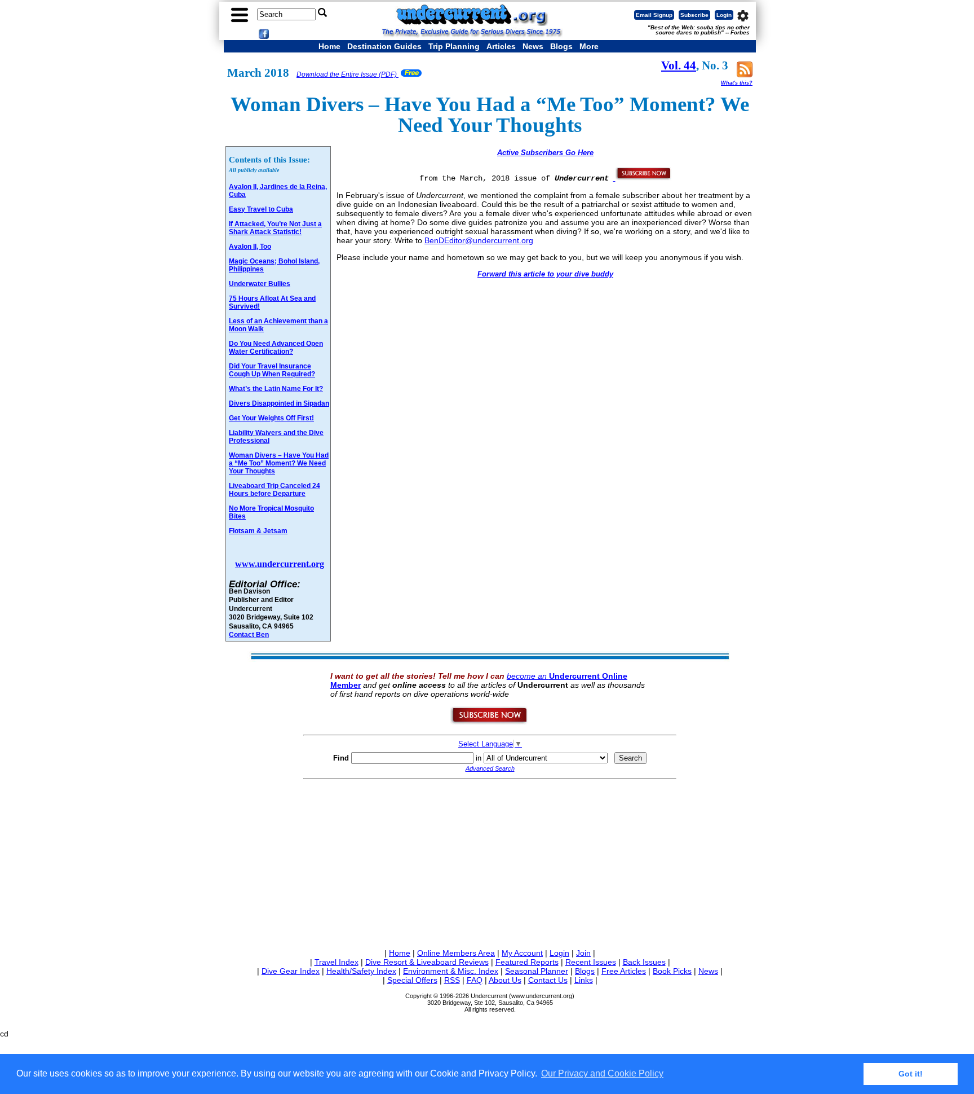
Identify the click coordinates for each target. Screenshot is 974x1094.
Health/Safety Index (361, 971)
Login (724, 15)
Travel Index (336, 961)
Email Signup (654, 15)
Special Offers (412, 980)
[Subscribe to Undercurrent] (489, 722)
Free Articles (623, 971)
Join (583, 952)
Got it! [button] (910, 1073)
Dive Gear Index (291, 971)
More (589, 46)
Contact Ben (249, 634)
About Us (505, 980)
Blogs (561, 46)
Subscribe (694, 15)
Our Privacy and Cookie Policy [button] (602, 1073)
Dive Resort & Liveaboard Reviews (427, 961)
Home (329, 46)
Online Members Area (456, 952)
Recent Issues (590, 961)
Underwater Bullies (259, 284)
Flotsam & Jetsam (258, 531)
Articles (501, 46)
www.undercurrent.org (279, 564)
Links (583, 980)
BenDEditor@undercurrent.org (478, 240)
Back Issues (644, 961)
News (533, 46)
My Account (522, 952)
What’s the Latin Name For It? (276, 389)
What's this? (736, 83)
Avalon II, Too (250, 247)
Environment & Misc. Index (450, 971)
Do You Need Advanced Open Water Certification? (276, 347)
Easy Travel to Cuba (261, 209)
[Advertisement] (490, 862)
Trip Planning (454, 46)
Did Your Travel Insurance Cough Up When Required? (272, 370)
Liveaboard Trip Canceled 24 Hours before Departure (274, 490)
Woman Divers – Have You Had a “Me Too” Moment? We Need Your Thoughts (279, 463)
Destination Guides (384, 46)
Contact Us (548, 980)
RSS (452, 980)
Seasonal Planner (536, 971)
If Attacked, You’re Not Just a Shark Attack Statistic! (275, 228)
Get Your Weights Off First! (271, 418)
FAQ (474, 980)
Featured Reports (527, 961)
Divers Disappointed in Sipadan (279, 403)
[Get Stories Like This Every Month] (642, 177)
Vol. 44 (678, 65)
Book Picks (672, 971)
